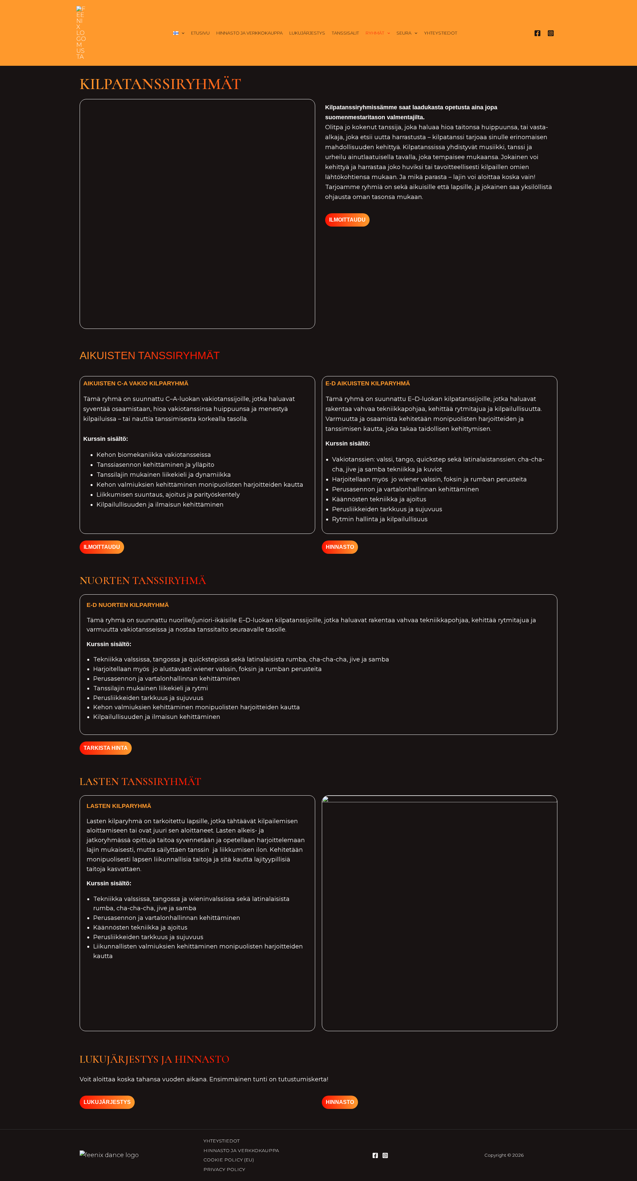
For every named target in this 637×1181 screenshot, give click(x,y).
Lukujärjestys (307, 33)
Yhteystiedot (221, 1141)
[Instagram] (550, 33)
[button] (181, 33)
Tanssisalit (345, 33)
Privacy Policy (224, 1169)
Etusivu (200, 33)
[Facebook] (537, 33)
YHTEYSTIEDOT (440, 33)
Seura (403, 33)
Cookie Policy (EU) (228, 1160)
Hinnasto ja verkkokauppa (249, 33)
